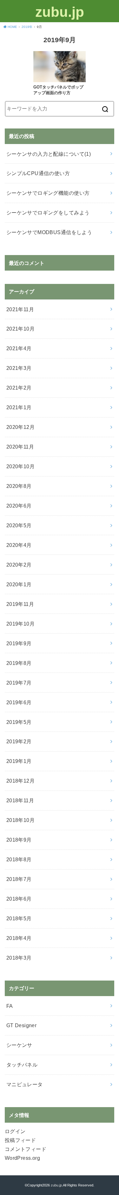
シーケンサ (19, 1045)
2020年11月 (20, 447)
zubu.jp (59, 12)
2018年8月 (19, 859)
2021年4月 (19, 348)
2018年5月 (19, 918)
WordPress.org (22, 1158)
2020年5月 (19, 525)
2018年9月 (19, 840)
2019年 (27, 27)
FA (9, 1006)
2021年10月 (20, 329)
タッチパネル (21, 1064)
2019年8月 (19, 663)
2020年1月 (19, 584)
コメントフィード (25, 1149)
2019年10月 (20, 624)
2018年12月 (20, 781)
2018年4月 (19, 938)
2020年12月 (20, 427)
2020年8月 (19, 486)
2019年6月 (19, 702)
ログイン (15, 1131)
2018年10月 (20, 820)
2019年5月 (19, 722)
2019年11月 (20, 604)
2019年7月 (19, 683)
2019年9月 (19, 643)
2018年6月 (19, 899)
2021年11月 (20, 309)
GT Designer (21, 1025)
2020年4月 (19, 545)
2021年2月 (19, 388)
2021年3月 (19, 368)
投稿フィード (20, 1140)
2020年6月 (19, 506)
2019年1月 (19, 761)
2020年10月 (20, 466)
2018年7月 (19, 879)
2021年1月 (19, 407)
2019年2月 (19, 741)
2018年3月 (19, 958)
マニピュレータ (24, 1084)
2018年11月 (20, 800)
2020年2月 (19, 565)
